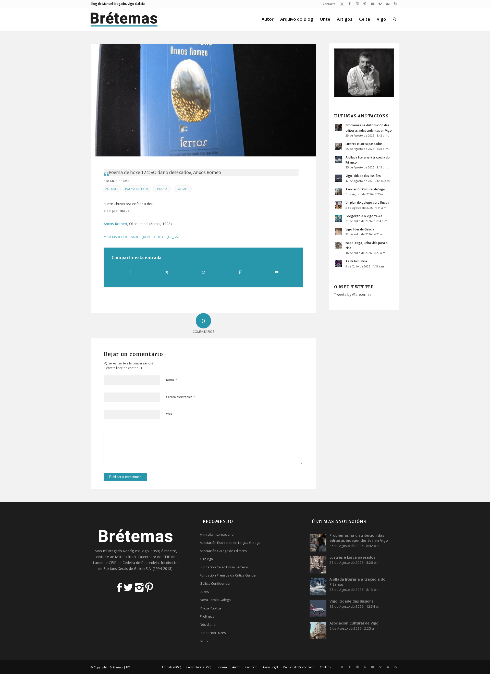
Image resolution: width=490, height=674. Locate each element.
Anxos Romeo (115, 223)
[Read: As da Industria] (338, 263)
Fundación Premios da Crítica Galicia (228, 575)
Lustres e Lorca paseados (364, 144)
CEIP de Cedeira (122, 562)
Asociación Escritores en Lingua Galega (230, 542)
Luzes (204, 591)
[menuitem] (327, 4)
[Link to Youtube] (372, 4)
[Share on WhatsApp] (203, 272)
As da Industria (356, 261)
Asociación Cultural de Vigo (365, 189)
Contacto (329, 4)
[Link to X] (342, 4)
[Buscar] (394, 19)
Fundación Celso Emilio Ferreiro (224, 567)
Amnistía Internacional (217, 534)
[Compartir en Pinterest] (240, 272)
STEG (204, 641)
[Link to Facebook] (349, 4)
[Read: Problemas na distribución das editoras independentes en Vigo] (338, 127)
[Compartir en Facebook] (130, 272)
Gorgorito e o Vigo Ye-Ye (364, 216)
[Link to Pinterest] (365, 4)
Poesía (162, 189)
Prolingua (207, 616)
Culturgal (207, 559)
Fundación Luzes (213, 632)
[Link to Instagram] (357, 4)
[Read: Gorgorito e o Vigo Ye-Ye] (338, 218)
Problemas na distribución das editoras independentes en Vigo (358, 538)
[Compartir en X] (167, 272)
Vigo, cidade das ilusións (363, 176)
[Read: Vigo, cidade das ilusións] (338, 178)
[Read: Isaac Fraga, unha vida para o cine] (338, 245)
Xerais (183, 189)
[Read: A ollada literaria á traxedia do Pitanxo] (338, 159)
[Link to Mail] (387, 4)
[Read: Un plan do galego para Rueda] (338, 205)
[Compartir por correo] (277, 272)
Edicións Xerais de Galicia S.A (127, 568)
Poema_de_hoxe (137, 189)
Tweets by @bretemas (352, 294)
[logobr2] (124, 19)
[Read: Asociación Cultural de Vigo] (338, 191)
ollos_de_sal (167, 237)
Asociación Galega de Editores (223, 550)
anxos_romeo (143, 237)
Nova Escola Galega (215, 599)
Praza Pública (210, 608)
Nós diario (208, 624)
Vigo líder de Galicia (360, 229)
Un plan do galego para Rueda (367, 202)
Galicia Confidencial (215, 583)
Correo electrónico (180, 396)
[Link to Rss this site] (395, 4)
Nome (171, 379)
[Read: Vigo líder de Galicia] (338, 231)
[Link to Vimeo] (380, 4)
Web (169, 413)
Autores (111, 189)
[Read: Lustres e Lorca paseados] (338, 146)
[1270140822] (203, 100)
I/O (128, 667)
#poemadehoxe (116, 237)
